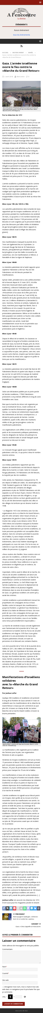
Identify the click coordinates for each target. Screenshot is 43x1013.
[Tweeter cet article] (7, 908)
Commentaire (7, 949)
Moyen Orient (18, 53)
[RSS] (21, 46)
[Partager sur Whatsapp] (24, 908)
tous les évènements (21, 34)
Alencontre (21, 76)
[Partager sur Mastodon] (28, 908)
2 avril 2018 (8, 76)
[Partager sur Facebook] (4, 908)
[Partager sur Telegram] (31, 908)
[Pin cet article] (14, 908)
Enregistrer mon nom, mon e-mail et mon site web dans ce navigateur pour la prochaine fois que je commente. (21, 989)
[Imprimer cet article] (21, 908)
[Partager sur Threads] (38, 908)
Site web (5, 980)
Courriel (5, 973)
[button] (39, 2)
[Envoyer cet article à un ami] (18, 908)
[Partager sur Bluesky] (35, 908)
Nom (4, 967)
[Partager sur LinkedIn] (11, 908)
